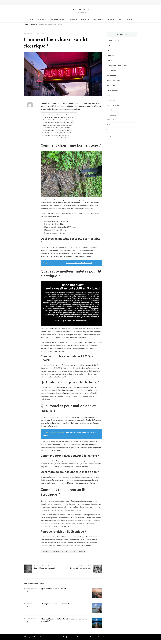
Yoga (109, 130)
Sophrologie (112, 115)
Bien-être (129, 19)
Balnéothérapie (113, 40)
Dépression (73, 19)
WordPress (102, 637)
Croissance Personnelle (57, 19)
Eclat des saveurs (80, 9)
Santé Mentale (98, 19)
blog (109, 50)
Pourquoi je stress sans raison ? (55, 604)
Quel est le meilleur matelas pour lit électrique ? (59, 120)
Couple (31, 19)
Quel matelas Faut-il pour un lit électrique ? (57, 125)
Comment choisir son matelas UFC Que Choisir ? (59, 123)
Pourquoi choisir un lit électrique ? (55, 138)
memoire (65, 551)
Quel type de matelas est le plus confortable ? (58, 117)
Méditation (85, 19)
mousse (73, 551)
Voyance (110, 125)
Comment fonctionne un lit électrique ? (56, 135)
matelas (56, 551)
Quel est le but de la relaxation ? (55, 589)
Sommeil (110, 110)
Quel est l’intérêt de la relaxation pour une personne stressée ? (64, 620)
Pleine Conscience (114, 90)
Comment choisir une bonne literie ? (55, 115)
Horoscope (111, 75)
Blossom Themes (83, 637)
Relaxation (111, 100)
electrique (46, 551)
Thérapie (111, 19)
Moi (120, 19)
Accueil (110, 137)
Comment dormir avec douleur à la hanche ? (57, 130)
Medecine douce (113, 80)
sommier (82, 551)
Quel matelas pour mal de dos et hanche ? (57, 128)
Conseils (41, 19)
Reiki (108, 95)
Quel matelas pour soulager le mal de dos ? (57, 133)
